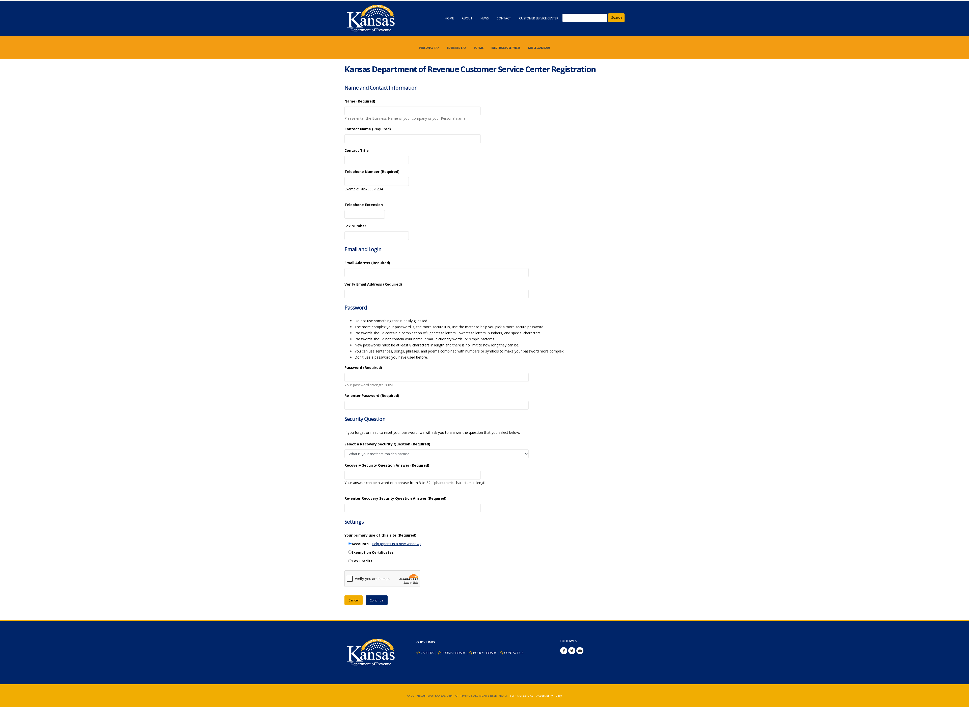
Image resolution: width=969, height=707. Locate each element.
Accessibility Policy (549, 695)
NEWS (484, 18)
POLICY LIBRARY (485, 653)
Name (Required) (359, 101)
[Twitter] (571, 650)
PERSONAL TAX (429, 47)
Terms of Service (521, 695)
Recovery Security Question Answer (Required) (386, 465)
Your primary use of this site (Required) (380, 535)
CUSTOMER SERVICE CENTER (538, 18)
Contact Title (356, 150)
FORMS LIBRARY (454, 653)
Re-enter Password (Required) (371, 395)
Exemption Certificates (373, 552)
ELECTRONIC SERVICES (506, 47)
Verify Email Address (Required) (373, 284)
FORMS (479, 47)
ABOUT (467, 18)
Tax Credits (362, 561)
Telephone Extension (363, 204)
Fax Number (355, 225)
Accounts (360, 543)
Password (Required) (363, 367)
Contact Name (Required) (367, 129)
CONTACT (504, 18)
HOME (449, 18)
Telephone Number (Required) (371, 171)
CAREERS (427, 653)
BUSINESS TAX (456, 47)
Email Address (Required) (367, 262)
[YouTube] (579, 650)
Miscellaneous (539, 47)
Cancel (353, 600)
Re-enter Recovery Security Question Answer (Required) (395, 498)
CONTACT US (514, 653)
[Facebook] (563, 650)
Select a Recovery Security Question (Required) (387, 444)
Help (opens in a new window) (396, 543)
